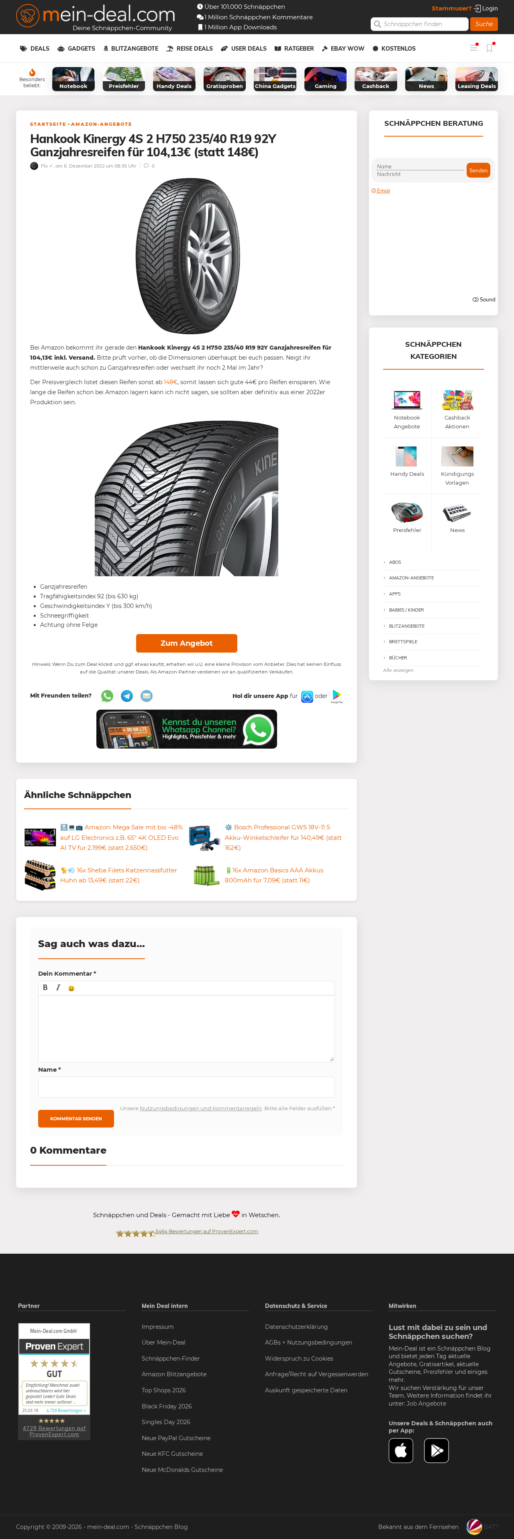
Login (489, 8)
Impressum (158, 1326)
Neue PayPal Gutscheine (176, 1438)
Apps (395, 594)
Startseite (48, 124)
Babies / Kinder (406, 610)
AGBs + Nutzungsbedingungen (308, 1342)
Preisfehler (438, 1371)
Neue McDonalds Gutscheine (182, 1470)
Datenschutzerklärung (296, 1326)
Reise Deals (195, 48)
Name (49, 1069)
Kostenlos (398, 48)
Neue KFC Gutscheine (172, 1453)
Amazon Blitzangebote (174, 1374)
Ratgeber (299, 48)
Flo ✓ (46, 166)
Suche (484, 24)
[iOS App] (306, 696)
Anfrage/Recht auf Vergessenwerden (316, 1374)
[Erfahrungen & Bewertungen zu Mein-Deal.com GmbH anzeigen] (54, 1381)
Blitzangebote (134, 48)
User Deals (249, 48)
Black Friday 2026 (167, 1406)
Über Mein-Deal (164, 1342)
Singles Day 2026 (166, 1422)
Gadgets (81, 48)
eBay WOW (348, 48)
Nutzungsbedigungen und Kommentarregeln (201, 1108)
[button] (45, 988)
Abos (395, 562)
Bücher (398, 658)
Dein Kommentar (67, 973)
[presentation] (45, 988)
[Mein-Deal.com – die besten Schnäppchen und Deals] (95, 16)
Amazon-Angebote (101, 124)
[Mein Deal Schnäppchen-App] (441, 1450)
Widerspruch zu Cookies (299, 1358)
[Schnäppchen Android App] (336, 696)
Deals (40, 48)
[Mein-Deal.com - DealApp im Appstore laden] (406, 1450)
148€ (170, 382)
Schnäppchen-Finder (171, 1358)
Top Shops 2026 (164, 1390)
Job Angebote (426, 1403)
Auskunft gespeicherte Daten (306, 1390)
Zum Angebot (187, 643)
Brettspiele (403, 642)
